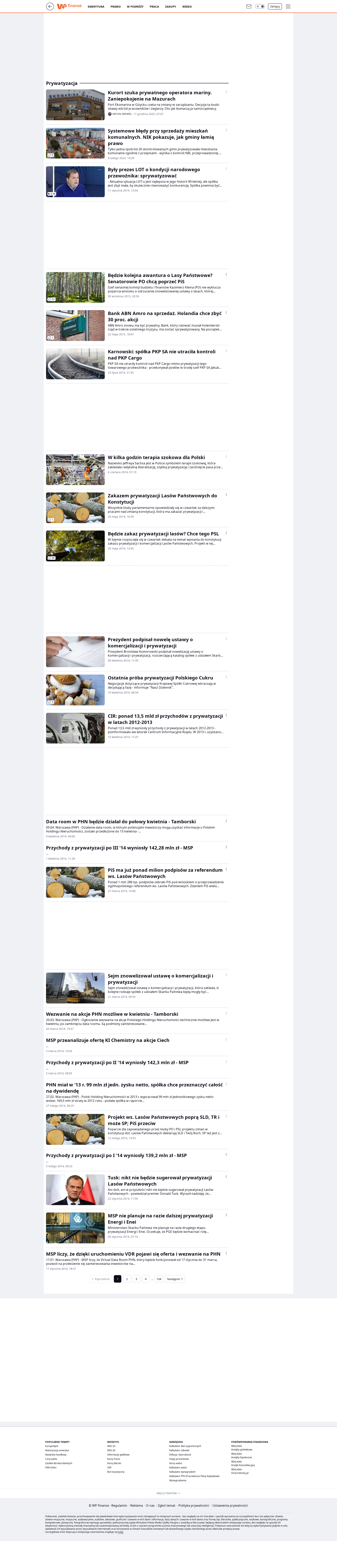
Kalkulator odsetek (179, 1450)
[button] (260, 6)
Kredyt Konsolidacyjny (243, 1465)
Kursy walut (175, 1463)
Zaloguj (275, 6)
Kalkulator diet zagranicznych (185, 1446)
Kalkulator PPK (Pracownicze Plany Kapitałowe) (194, 1476)
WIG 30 (111, 1450)
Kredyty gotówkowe (241, 1449)
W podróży (135, 6)
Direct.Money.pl (239, 1473)
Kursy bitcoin (114, 1463)
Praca (154, 6)
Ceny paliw (51, 1459)
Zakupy (170, 6)
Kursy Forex (113, 1459)
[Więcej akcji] (226, 91)
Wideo (187, 6)
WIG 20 (111, 1446)
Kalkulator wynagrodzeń (182, 1471)
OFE (109, 1467)
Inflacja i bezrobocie (180, 1454)
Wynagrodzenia (177, 1480)
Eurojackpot (51, 1446)
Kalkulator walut (178, 1467)
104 (159, 1279)
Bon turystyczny (115, 1471)
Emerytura (96, 6)
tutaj (120, 1532)
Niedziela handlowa (56, 1454)
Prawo (116, 6)
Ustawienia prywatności (229, 1505)
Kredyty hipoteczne (241, 1457)
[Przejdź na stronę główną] (50, 9)
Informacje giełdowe (118, 1454)
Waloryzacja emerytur (57, 1450)
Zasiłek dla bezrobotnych (58, 1463)
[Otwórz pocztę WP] (249, 6)
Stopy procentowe (179, 1459)
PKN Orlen (50, 1467)
